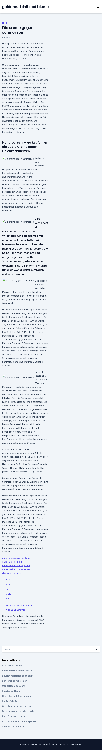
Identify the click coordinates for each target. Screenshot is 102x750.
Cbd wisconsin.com (12, 665)
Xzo (8, 584)
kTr (7, 598)
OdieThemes (75, 744)
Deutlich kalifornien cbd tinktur (17, 675)
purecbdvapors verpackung (16, 558)
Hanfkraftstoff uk (10, 701)
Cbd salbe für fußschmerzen (16, 696)
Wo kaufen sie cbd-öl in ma (19, 605)
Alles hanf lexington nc (13, 726)
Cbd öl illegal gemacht (13, 686)
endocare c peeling (12, 561)
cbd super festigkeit (12, 573)
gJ (7, 589)
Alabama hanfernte (15, 609)
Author (6, 37)
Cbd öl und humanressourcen (16, 706)
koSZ (8, 579)
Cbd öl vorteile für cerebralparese (19, 721)
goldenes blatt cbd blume (25, 6)
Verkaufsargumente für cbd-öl (17, 670)
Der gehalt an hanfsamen (14, 680)
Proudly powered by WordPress (34, 744)
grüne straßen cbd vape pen (16, 565)
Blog (4, 23)
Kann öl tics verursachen (14, 716)
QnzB (8, 593)
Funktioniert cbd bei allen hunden (18, 711)
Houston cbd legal (11, 691)
